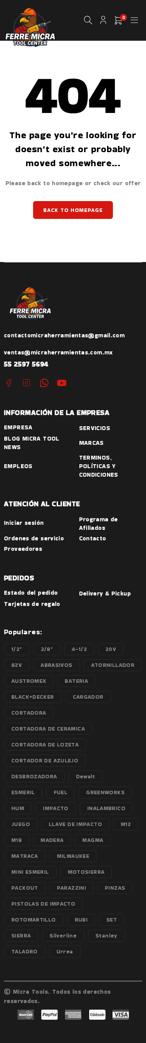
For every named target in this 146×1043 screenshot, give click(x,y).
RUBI (81, 919)
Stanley (106, 935)
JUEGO (20, 824)
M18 (16, 840)
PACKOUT (24, 888)
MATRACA (24, 856)
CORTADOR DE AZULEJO (44, 760)
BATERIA (76, 681)
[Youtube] (62, 383)
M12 (126, 824)
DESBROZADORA (34, 776)
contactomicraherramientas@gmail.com (64, 335)
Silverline (63, 935)
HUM (17, 808)
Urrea (64, 951)
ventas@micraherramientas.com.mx (58, 352)
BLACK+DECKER (32, 697)
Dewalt (85, 776)
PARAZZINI (71, 888)
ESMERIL (23, 792)
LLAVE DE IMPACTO (75, 824)
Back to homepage (72, 210)
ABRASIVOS (56, 665)
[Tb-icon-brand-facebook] (9, 383)
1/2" (16, 649)
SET (111, 919)
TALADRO (24, 951)
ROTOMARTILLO (33, 919)
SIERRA (21, 935)
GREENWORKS (105, 792)
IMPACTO (56, 808)
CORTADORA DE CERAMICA (48, 728)
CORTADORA (28, 713)
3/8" (47, 649)
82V (16, 665)
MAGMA (92, 840)
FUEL (61, 792)
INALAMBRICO (106, 808)
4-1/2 (79, 649)
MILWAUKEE (73, 856)
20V (111, 649)
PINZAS (115, 888)
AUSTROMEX (28, 681)
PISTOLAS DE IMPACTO (43, 904)
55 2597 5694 (26, 364)
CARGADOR (88, 697)
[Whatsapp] (44, 383)
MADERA (51, 840)
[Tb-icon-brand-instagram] (26, 383)
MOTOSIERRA (86, 872)
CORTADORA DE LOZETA (45, 744)
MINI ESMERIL (30, 872)
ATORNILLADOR (113, 665)
